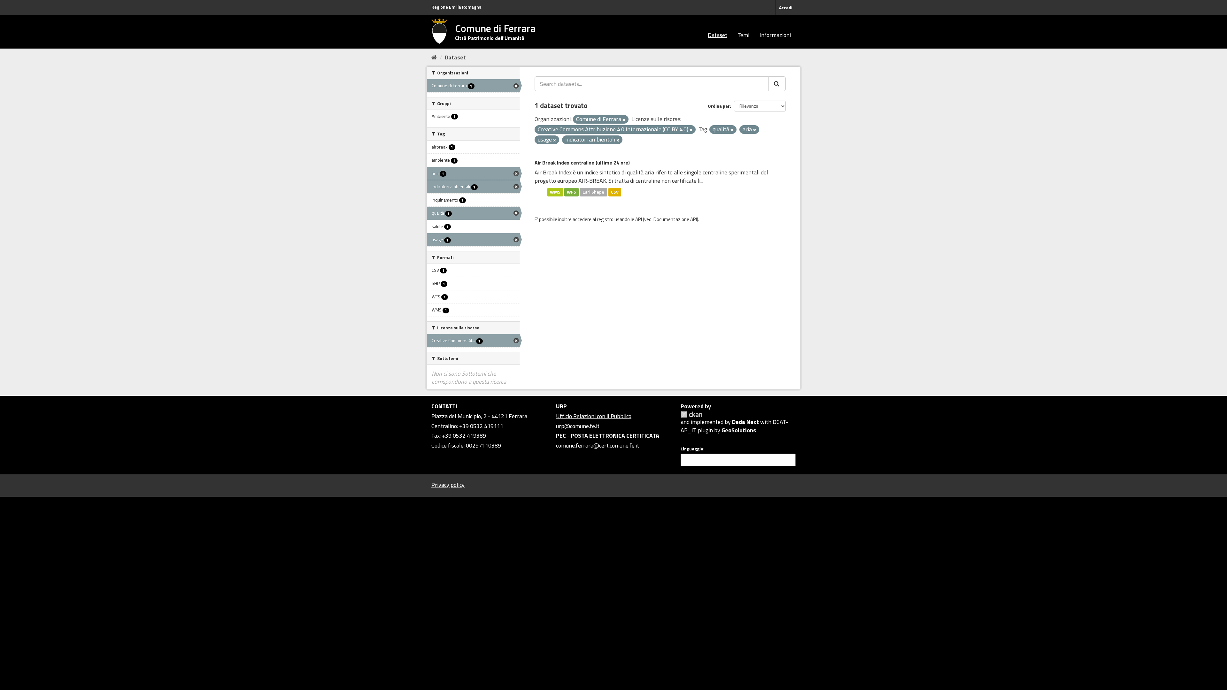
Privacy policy (448, 484)
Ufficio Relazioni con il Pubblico (593, 416)
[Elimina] (623, 119)
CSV (615, 192)
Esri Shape (593, 192)
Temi (743, 35)
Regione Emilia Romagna (456, 7)
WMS (555, 192)
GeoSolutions (739, 430)
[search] (777, 83)
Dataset (717, 35)
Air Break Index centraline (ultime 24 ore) (582, 162)
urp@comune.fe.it (577, 426)
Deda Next (745, 422)
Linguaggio (692, 449)
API (638, 219)
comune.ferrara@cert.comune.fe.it (597, 445)
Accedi (785, 7)
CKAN (691, 414)
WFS (571, 192)
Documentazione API (675, 219)
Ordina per (719, 106)
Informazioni (775, 35)
